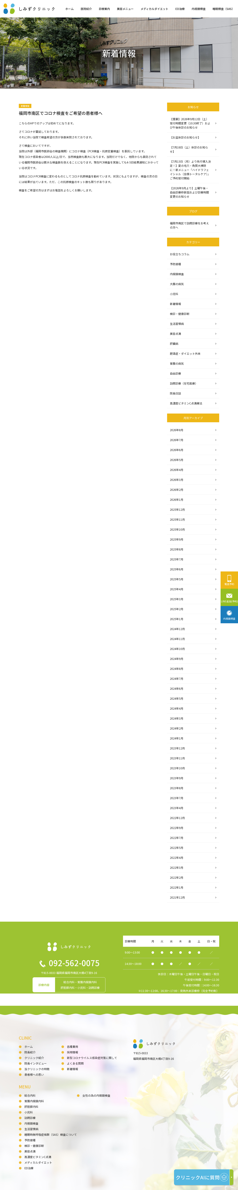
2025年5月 (176, 579)
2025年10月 (177, 529)
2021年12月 (177, 897)
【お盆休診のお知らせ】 (185, 137)
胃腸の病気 (177, 363)
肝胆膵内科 (31, 1107)
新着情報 (175, 304)
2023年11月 (177, 758)
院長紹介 (30, 1052)
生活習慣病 (177, 324)
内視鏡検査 (199, 9)
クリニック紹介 (34, 1058)
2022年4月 (176, 858)
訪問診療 (30, 1118)
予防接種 (175, 264)
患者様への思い (34, 1074)
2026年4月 (176, 470)
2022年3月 (176, 867)
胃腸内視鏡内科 (34, 1101)
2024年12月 (177, 629)
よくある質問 (75, 1063)
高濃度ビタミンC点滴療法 (186, 403)
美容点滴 (175, 334)
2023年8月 (176, 788)
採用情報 (72, 1052)
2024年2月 (176, 728)
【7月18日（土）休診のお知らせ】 (189, 149)
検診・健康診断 (179, 314)
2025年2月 (176, 609)
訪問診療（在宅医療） (184, 383)
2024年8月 (176, 669)
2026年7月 (176, 440)
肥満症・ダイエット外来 (185, 353)
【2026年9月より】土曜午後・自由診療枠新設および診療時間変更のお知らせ (189, 192)
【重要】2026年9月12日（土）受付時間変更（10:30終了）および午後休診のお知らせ (190, 123)
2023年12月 (177, 748)
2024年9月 (176, 659)
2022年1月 (176, 887)
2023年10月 (177, 768)
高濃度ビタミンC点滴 (37, 1157)
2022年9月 (176, 828)
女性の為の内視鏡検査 (96, 1095)
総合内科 (30, 1095)
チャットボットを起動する (204, 1178)
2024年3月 (176, 718)
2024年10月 (177, 649)
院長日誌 (175, 393)
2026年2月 (176, 490)
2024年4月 (176, 708)
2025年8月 (176, 549)
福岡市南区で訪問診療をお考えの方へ (189, 225)
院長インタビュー (35, 1063)
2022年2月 (176, 877)
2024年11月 (177, 639)
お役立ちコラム (179, 254)
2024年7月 (176, 678)
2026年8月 (176, 430)
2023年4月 (176, 808)
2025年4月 (176, 589)
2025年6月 (176, 569)
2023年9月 (176, 778)
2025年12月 (177, 509)
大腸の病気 (177, 284)
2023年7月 (176, 798)
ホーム (69, 9)
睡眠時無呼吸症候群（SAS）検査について (50, 1134)
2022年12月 (177, 818)
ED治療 (180, 9)
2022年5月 (176, 848)
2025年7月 (176, 559)
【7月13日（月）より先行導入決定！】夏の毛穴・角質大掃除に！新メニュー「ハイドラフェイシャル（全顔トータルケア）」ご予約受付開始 (190, 169)
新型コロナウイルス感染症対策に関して (92, 1058)
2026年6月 (176, 450)
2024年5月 (176, 698)
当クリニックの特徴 (36, 1069)
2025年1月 (176, 619)
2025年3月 (176, 599)
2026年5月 (176, 460)
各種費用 (72, 1046)
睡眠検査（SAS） (224, 9)
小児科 (174, 294)
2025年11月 (177, 519)
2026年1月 (176, 499)
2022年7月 (176, 838)
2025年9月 (176, 539)
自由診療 (175, 373)
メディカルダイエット (154, 9)
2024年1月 (176, 738)
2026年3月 (176, 480)
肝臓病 (174, 343)
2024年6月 (176, 688)
